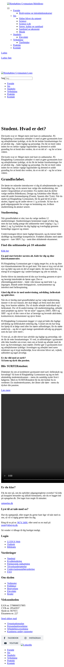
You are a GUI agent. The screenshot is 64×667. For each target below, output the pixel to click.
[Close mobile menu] (8, 8)
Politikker (11, 586)
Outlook (11, 544)
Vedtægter (12, 583)
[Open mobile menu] (8, 7)
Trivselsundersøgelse (17, 566)
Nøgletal (11, 558)
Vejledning (12, 91)
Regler (10, 594)
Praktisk (11, 94)
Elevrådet (11, 591)
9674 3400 (22, 522)
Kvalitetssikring (14, 561)
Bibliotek (11, 547)
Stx (8, 86)
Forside (10, 83)
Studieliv (11, 89)
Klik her (5, 251)
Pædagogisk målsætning (18, 564)
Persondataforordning (17, 626)
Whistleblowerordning (17, 629)
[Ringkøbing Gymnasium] (25, 3)
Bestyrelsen (12, 588)
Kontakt (11, 97)
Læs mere (5, 390)
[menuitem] (16, 10)
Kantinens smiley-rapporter (20, 631)
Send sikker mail (9, 618)
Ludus (4, 53)
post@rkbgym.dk (9, 525)
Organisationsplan (15, 623)
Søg (9, 58)
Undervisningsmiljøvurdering (21, 569)
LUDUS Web (13, 541)
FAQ (9, 572)
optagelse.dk (7, 503)
